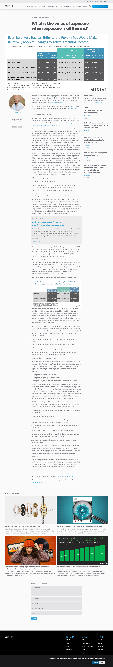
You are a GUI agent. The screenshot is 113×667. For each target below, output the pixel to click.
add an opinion (37, 482)
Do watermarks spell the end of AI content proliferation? (79, 526)
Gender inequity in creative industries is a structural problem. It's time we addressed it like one (95, 168)
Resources (77, 6)
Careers (68, 646)
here (52, 102)
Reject (102, 662)
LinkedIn (100, 640)
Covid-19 (14, 126)
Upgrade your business (100, 6)
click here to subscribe (65, 476)
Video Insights (65, 6)
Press (92, 1)
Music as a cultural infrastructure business (22, 526)
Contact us (69, 649)
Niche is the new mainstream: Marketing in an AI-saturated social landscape (96, 125)
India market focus (48, 223)
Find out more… (37, 242)
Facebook (100, 646)
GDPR (83, 649)
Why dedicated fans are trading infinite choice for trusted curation (94, 140)
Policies (84, 640)
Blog (85, 6)
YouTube (100, 643)
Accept (95, 662)
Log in (105, 1)
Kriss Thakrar (87, 158)
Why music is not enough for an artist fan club (95, 154)
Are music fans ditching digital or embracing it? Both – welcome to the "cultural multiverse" (27, 567)
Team (101, 1)
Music (20, 126)
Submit (34, 618)
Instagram (100, 649)
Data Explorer (40, 6)
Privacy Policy (86, 643)
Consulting (52, 6)
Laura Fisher (87, 145)
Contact (86, 1)
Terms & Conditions (87, 646)
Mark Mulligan (87, 115)
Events (68, 640)
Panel (96, 1)
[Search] (89, 6)
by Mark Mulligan (17, 112)
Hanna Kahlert (87, 130)
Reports (29, 6)
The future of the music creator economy (93, 111)
